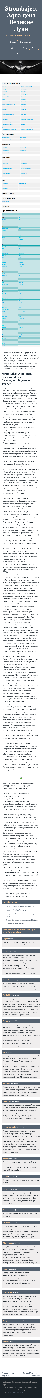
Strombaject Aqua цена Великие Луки (21, 18)
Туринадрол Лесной (15, 1392)
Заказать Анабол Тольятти (16, 910)
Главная (13, 42)
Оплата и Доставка (11, 48)
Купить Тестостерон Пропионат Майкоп (22, 920)
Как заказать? (25, 42)
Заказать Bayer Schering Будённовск (20, 906)
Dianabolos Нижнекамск (15, 924)
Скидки (25, 48)
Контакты (21, 54)
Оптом (34, 48)
